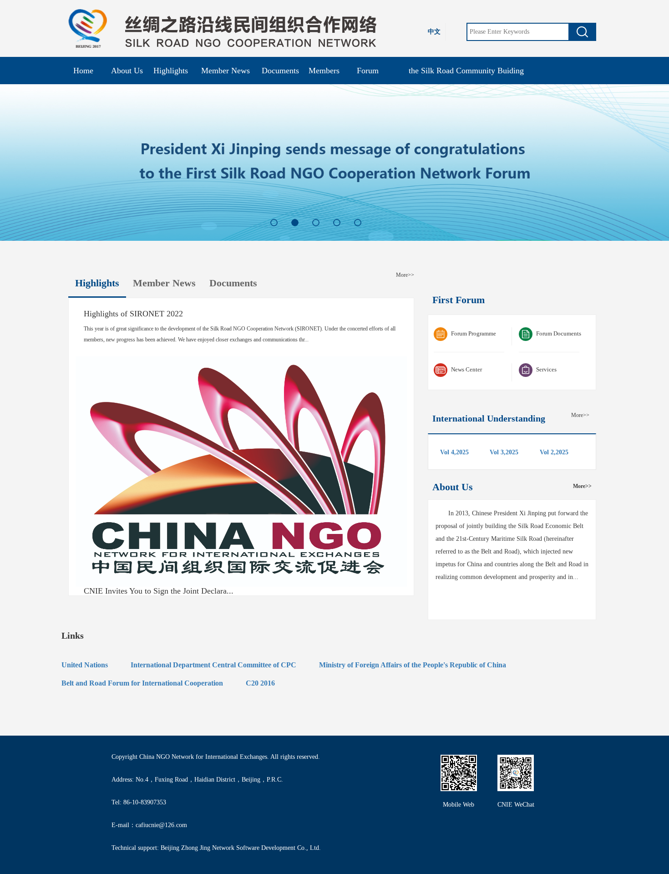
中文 (434, 31)
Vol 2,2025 (554, 452)
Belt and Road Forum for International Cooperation (142, 683)
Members (324, 70)
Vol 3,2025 (504, 452)
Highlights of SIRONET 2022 (133, 314)
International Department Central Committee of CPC (213, 665)
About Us (127, 70)
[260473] (581, 32)
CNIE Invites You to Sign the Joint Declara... (158, 591)
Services (546, 369)
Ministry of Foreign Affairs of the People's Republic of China (412, 665)
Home (83, 70)
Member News (225, 70)
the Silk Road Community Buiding (466, 70)
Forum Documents (558, 333)
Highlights (170, 70)
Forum (368, 70)
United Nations (84, 665)
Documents (280, 70)
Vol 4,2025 (454, 452)
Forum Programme (473, 333)
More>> (405, 275)
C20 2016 (260, 683)
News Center (466, 369)
